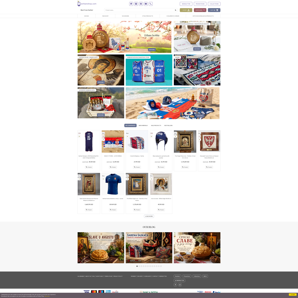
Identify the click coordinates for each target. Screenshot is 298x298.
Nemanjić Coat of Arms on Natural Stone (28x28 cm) (209, 157)
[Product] (89, 141)
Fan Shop (105, 16)
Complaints (147, 276)
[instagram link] (136, 4)
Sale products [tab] (156, 125)
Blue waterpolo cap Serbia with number (161, 157)
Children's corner (173, 16)
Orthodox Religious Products (203, 16)
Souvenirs (125, 16)
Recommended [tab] (130, 125)
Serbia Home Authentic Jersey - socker (113, 198)
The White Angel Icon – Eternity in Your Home (137, 199)
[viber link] (131, 4)
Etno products (147, 16)
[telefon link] (151, 4)
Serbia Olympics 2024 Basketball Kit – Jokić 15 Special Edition (89, 157)
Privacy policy (117, 276)
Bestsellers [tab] (168, 125)
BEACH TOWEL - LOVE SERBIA (113, 156)
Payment (133, 276)
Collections (214, 4)
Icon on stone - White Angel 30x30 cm (161, 198)
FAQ (93, 276)
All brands (81, 276)
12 (161, 266)
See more (47, 296)
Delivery (140, 276)
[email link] (146, 4)
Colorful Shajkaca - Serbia (137, 156)
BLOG (205, 276)
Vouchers (177, 276)
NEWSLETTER (186, 4)
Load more (149, 216)
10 (156, 266)
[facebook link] (141, 4)
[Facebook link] (175, 284)
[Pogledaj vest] (101, 247)
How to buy (99, 276)
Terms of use (108, 276)
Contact (155, 276)
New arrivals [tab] (143, 125)
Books (86, 16)
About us (88, 276)
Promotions (200, 4)
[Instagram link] (180, 284)
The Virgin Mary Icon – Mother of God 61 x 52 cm (185, 157)
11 (158, 266)
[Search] (175, 10)
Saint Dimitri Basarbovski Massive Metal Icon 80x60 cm (89, 199)
